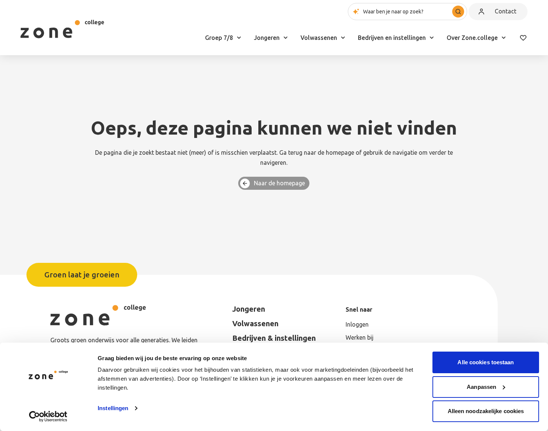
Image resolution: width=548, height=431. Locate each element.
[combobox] (407, 11)
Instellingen (113, 408)
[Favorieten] (523, 37)
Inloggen (357, 324)
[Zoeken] (458, 12)
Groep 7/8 (219, 37)
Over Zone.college (472, 37)
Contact (505, 11)
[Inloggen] (481, 12)
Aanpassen (481, 387)
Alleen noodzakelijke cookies (486, 411)
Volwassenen (318, 37)
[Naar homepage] (62, 29)
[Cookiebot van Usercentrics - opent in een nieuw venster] (48, 416)
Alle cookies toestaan (485, 362)
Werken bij (360, 337)
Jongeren (267, 37)
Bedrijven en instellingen (392, 37)
